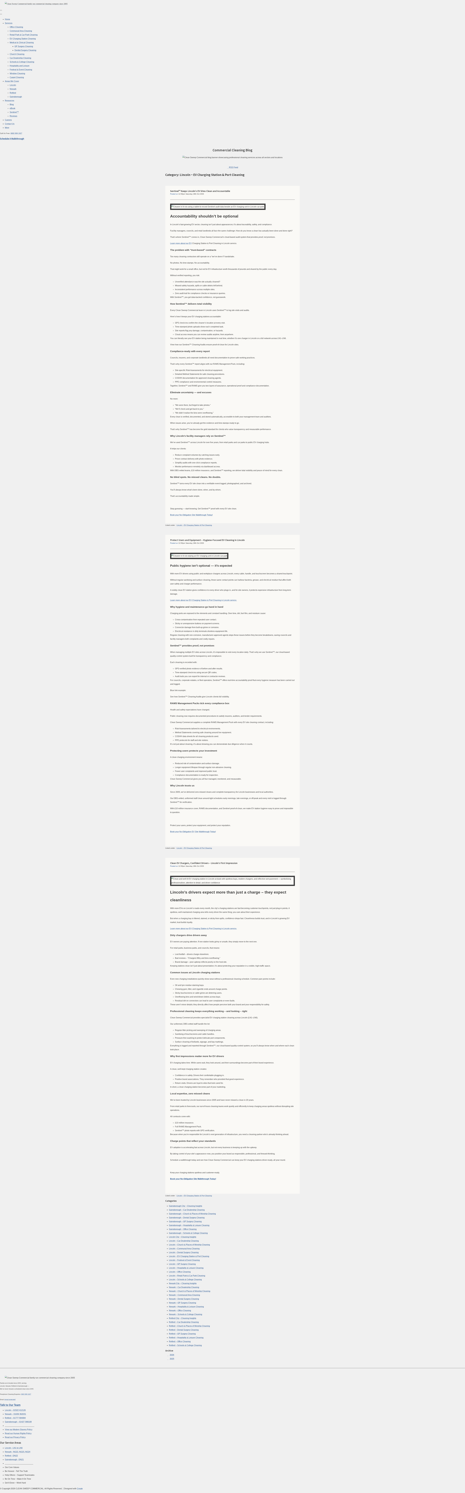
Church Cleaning (17, 54)
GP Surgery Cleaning (24, 46)
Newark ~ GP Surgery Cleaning (182, 1303)
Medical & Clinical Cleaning (22, 42)
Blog (12, 104)
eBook (12, 108)
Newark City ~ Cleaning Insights (183, 1283)
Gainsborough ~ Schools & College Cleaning (188, 1233)
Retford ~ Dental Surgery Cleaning (184, 1330)
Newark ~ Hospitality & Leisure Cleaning (186, 1307)
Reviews (13, 116)
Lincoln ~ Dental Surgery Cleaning (184, 1252)
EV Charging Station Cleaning (23, 39)
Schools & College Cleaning (22, 62)
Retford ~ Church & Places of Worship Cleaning (189, 1326)
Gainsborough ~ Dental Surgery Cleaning (187, 1218)
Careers (8, 120)
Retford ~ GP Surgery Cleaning (182, 1334)
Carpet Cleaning (17, 77)
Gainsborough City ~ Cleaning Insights (185, 1206)
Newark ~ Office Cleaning (180, 1310)
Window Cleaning (17, 73)
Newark (13, 89)
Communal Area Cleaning (21, 31)
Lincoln (13, 85)
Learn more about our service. (203, 600)
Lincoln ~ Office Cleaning (180, 1272)
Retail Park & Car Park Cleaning (24, 35)
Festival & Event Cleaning (21, 70)
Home (7, 19)
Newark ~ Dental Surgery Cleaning (184, 1299)
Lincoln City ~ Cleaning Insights (182, 1237)
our (187, 243)
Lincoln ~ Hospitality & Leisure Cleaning (186, 1268)
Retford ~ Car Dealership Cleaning (184, 1322)
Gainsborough (16, 97)
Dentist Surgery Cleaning (25, 50)
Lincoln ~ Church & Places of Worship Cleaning (189, 1245)
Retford (13, 93)
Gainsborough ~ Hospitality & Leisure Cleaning (189, 1225)
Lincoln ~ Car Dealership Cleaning (184, 1241)
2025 (172, 1359)
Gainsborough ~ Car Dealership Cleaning (187, 1210)
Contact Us (9, 124)
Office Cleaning (16, 27)
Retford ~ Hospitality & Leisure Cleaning (186, 1338)
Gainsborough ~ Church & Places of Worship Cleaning (192, 1214)
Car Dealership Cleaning (20, 58)
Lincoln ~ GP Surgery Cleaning (182, 1264)
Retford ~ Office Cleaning (180, 1341)
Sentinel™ (14, 112)
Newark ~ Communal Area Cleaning (184, 1295)
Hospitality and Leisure (19, 66)
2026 (172, 1355)
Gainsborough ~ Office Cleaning (183, 1229)
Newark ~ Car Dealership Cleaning (184, 1287)
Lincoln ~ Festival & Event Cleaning (184, 1260)
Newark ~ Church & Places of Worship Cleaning (189, 1291)
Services (8, 23)
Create (80, 1489)
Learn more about (178, 243)
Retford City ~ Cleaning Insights (182, 1318)
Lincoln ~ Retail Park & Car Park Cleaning (187, 1276)
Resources (9, 101)
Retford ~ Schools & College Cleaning (185, 1345)
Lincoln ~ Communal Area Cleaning (184, 1249)
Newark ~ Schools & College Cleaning (185, 1314)
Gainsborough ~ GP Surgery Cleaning (185, 1221)
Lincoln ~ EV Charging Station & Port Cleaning (194, 525)
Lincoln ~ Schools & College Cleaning (185, 1280)
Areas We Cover (12, 81)
